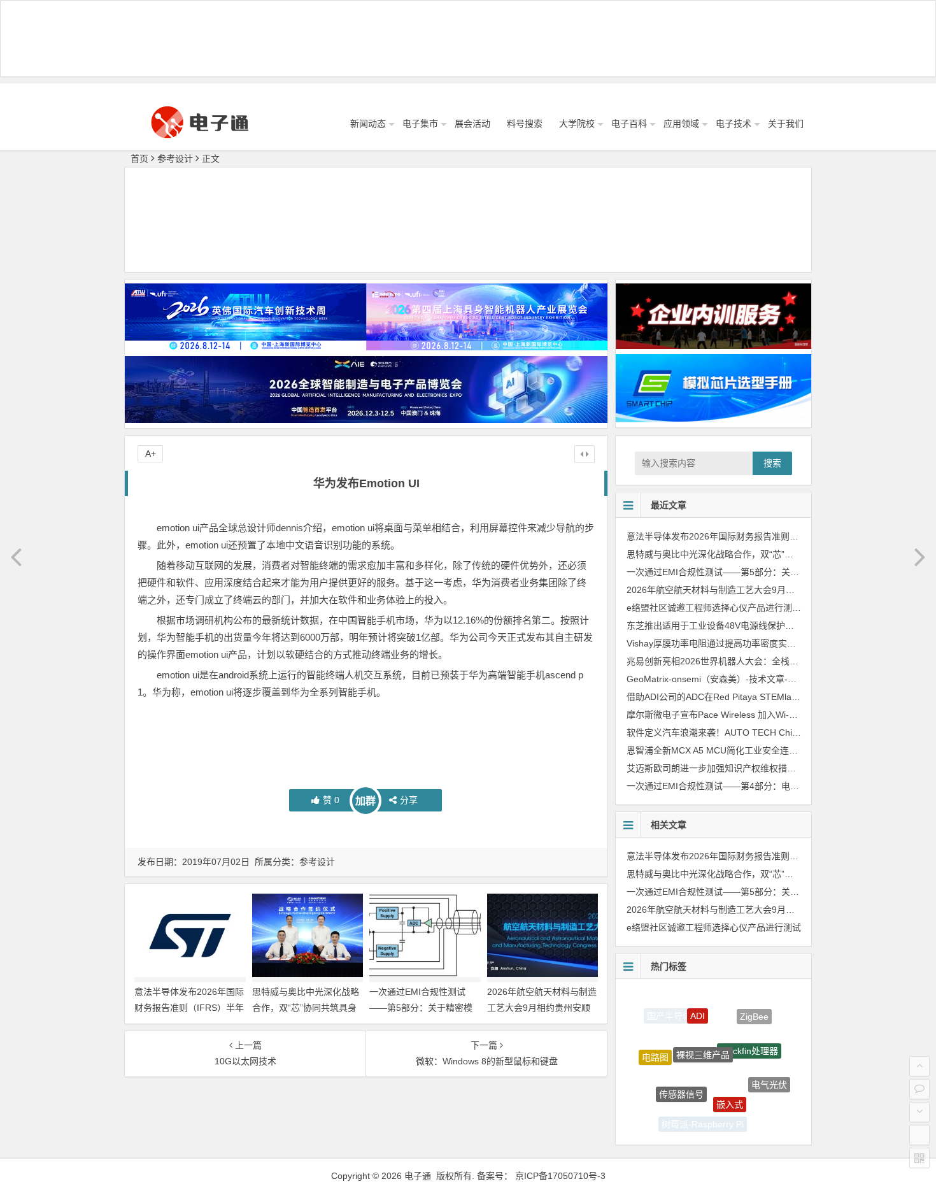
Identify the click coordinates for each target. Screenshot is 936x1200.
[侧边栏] (584, 454)
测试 (747, 1113)
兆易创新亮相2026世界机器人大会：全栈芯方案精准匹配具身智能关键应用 (775, 661)
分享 (409, 800)
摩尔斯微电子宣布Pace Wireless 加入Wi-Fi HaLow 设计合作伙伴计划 (764, 715)
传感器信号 (681, 1069)
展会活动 (472, 123)
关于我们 (786, 123)
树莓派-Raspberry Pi (703, 1115)
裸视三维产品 (703, 1026)
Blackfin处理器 (749, 1027)
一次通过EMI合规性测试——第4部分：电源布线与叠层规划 (744, 786)
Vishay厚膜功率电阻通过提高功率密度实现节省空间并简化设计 (751, 643)
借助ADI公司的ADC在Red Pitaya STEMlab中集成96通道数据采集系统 (766, 697)
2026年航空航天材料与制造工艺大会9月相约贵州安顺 (733, 590)
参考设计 (175, 159)
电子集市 (420, 123)
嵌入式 (729, 1078)
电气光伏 (769, 1072)
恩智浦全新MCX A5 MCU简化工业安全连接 (712, 750)
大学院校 (577, 123)
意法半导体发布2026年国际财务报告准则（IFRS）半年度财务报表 (189, 1008)
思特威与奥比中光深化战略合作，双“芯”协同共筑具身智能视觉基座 (305, 1008)
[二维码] (919, 1158)
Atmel (662, 1098)
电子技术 (733, 123)
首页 (139, 159)
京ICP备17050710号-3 (560, 1176)
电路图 (655, 1046)
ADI (697, 1002)
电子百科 (629, 123)
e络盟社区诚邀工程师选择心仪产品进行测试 (714, 608)
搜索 (772, 463)
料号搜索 (524, 123)
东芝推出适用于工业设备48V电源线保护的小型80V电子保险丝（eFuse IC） (777, 625)
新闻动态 (368, 123)
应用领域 (681, 123)
